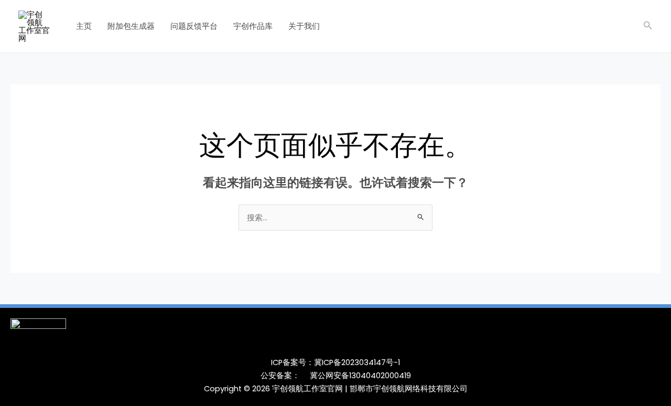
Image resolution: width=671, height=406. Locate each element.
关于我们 (304, 25)
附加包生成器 (131, 25)
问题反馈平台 (194, 25)
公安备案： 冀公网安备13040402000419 (336, 375)
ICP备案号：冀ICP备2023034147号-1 (335, 362)
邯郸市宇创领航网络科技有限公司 (409, 388)
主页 (84, 25)
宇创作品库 (253, 25)
